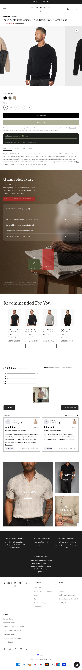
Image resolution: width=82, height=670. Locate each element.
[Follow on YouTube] (21, 649)
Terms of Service (9, 623)
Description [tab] (7, 148)
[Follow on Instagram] (10, 649)
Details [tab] (24, 148)
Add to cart (41, 116)
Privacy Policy (8, 619)
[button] (10, 16)
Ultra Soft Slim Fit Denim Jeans (36, 164)
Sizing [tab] (17, 148)
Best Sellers (63, 587)
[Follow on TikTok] (27, 649)
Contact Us (38, 607)
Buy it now (41, 122)
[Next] (76, 434)
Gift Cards (62, 603)
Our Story (37, 587)
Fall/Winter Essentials (67, 595)
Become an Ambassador (43, 591)
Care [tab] (31, 148)
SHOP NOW (28, 497)
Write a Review (72, 408)
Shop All (62, 591)
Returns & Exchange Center (13, 627)
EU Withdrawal (8, 642)
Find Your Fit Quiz (40, 603)
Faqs (36, 595)
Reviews (37, 599)
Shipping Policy (9, 634)
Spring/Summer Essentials (69, 599)
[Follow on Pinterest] (16, 649)
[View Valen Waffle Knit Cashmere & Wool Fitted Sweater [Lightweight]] (35, 421)
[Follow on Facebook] (4, 649)
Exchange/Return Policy (12, 630)
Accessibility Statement (12, 638)
